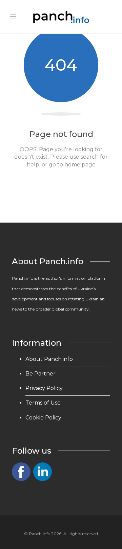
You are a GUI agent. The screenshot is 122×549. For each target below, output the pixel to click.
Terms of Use (43, 402)
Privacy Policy (44, 388)
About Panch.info (49, 359)
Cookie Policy (43, 417)
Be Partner (40, 373)
